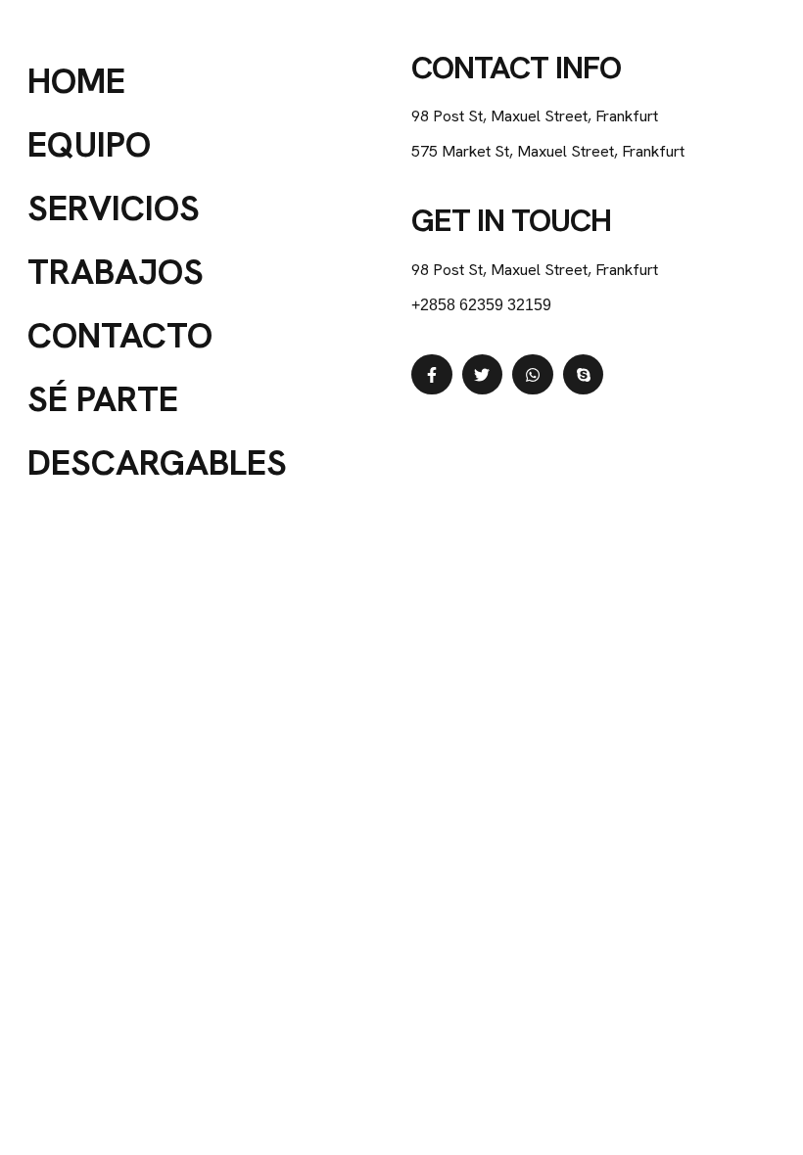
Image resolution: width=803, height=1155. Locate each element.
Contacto (120, 335)
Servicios (113, 208)
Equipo (89, 144)
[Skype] (583, 374)
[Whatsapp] (532, 374)
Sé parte (102, 399)
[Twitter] (482, 374)
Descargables (157, 462)
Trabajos (115, 272)
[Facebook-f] (431, 374)
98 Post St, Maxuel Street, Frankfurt (534, 269)
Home (76, 81)
